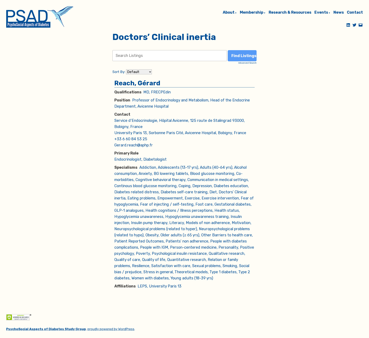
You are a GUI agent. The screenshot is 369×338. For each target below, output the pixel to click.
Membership (251, 12)
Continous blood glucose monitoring (145, 186)
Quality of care (127, 259)
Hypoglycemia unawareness (138, 216)
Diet (213, 192)
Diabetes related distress (136, 192)
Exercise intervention (220, 198)
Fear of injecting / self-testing (167, 204)
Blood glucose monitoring (212, 173)
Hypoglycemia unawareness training (197, 216)
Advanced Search (247, 63)
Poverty (143, 253)
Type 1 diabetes (223, 272)
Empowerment (170, 198)
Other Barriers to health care (226, 235)
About (228, 12)
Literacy (176, 222)
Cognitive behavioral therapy (160, 179)
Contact (355, 12)
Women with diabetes (150, 278)
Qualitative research (226, 253)
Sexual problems (206, 265)
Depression (202, 186)
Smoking (230, 265)
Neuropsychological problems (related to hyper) (155, 229)
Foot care (204, 204)
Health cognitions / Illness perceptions (179, 210)
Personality (228, 247)
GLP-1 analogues (129, 210)
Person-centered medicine (193, 247)
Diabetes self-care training (184, 192)
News (338, 12)
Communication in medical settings (217, 179)
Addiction (147, 167)
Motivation (241, 222)
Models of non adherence (208, 222)
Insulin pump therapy (149, 222)
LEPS (142, 286)
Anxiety (145, 173)
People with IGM (154, 247)
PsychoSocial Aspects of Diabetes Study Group (46, 329)
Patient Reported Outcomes (139, 241)
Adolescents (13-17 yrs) (178, 167)
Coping (184, 186)
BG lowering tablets (171, 173)
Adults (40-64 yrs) (216, 167)
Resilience (140, 265)
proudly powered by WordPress (110, 329)
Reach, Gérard (137, 83)
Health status (226, 210)
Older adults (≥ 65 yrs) (179, 235)
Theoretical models (191, 272)
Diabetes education (231, 186)
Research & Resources (290, 12)
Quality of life (153, 259)
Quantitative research (186, 259)
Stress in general (158, 272)
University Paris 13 (165, 286)
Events (321, 12)
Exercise (192, 198)
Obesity (152, 235)
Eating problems (141, 198)
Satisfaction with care (170, 265)
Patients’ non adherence (187, 241)
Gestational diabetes (232, 204)
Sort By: (118, 72)
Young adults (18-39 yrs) (191, 278)
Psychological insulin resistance (179, 253)
